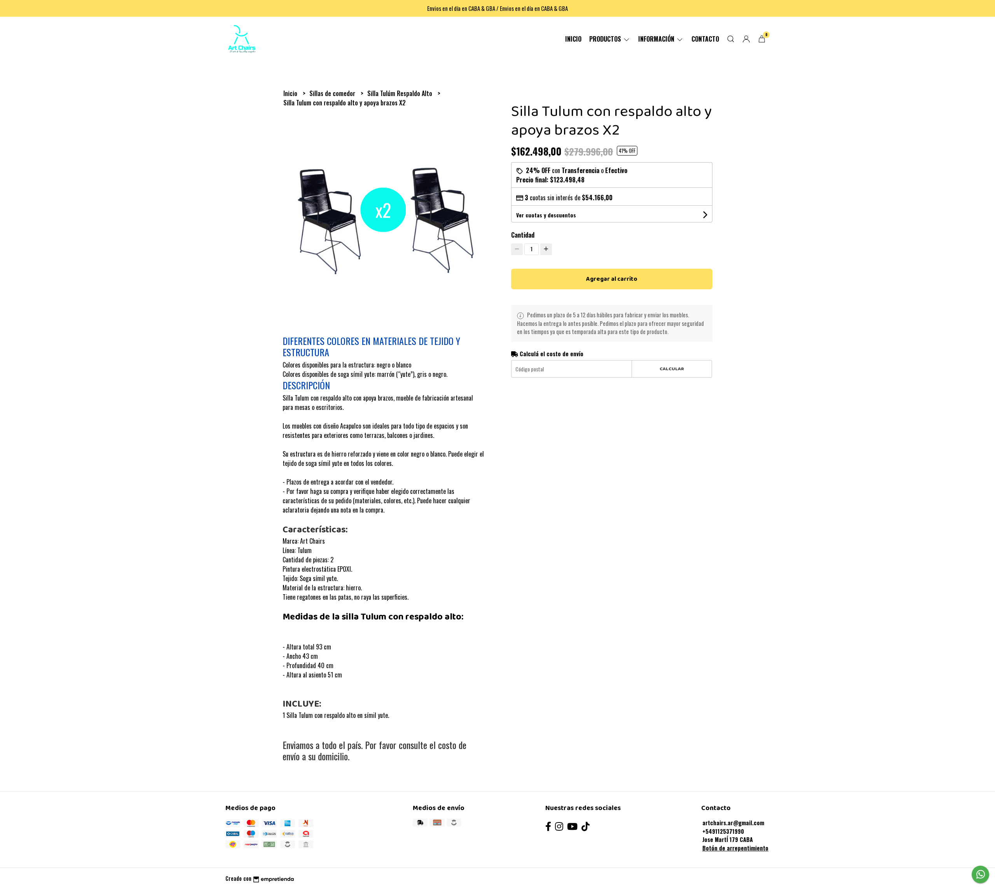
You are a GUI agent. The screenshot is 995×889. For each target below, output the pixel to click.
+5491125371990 (723, 831)
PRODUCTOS (606, 39)
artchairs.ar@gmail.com (733, 823)
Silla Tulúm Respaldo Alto (400, 93)
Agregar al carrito (611, 279)
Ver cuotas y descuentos (546, 215)
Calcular (672, 369)
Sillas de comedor (333, 93)
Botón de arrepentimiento (735, 848)
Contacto (705, 39)
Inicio (573, 39)
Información (657, 39)
